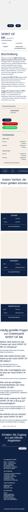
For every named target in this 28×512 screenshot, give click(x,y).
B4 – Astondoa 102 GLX (9, 465)
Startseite (4, 426)
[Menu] (1, 1)
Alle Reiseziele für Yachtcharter (11, 480)
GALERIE (5, 171)
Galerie (10, 25)
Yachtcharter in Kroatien (9, 475)
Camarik (14, 215)
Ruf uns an (7, 120)
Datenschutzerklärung (9, 494)
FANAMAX (14, 261)
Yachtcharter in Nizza (8, 477)
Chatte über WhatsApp (10, 127)
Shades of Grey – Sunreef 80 (10, 467)
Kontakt (5, 493)
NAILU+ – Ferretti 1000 (9, 462)
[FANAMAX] (14, 258)
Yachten (8, 426)
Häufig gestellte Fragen (9, 495)
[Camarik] (14, 212)
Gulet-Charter (7, 486)
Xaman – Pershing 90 (9, 464)
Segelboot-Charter (8, 485)
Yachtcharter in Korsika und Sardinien (12, 473)
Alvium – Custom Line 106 (10, 463)
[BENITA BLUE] (14, 303)
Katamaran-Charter (8, 487)
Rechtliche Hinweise (8, 497)
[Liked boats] (26, 1)
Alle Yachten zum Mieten (9, 468)
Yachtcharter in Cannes (9, 478)
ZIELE (18, 25)
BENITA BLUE (14, 306)
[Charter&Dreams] (14, 2)
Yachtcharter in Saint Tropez (10, 476)
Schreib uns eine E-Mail (11, 123)
